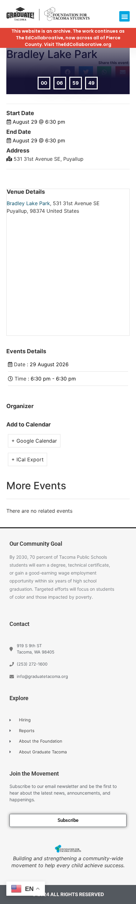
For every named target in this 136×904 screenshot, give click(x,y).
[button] (124, 16)
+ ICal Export (27, 459)
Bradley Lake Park (28, 203)
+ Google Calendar (34, 441)
